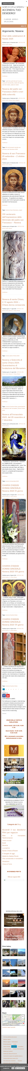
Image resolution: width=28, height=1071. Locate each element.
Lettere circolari (6, 840)
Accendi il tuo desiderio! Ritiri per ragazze (14, 831)
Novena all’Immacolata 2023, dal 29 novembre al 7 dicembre (13, 417)
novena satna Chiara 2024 (12, 356)
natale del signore (19, 83)
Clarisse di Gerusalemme (18, 1049)
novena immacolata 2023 (12, 481)
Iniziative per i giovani (7, 1051)
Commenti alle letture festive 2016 (10, 1058)
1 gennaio (8, 81)
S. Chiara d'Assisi (16, 310)
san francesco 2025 (12, 149)
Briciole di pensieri (7, 1044)
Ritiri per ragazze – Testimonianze (10, 1041)
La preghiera (6, 848)
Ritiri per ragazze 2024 (14, 877)
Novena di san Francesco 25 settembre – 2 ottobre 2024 (13, 156)
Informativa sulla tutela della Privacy (11, 1063)
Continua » (5, 76)
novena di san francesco (11, 210)
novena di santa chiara (11, 406)
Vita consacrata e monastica (12, 858)
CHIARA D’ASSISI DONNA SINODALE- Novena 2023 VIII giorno (13, 568)
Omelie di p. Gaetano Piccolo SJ (10, 1053)
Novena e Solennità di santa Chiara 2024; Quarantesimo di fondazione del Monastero (14, 364)
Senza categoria (16, 100)
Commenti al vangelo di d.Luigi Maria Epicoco (13, 1056)
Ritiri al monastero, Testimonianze (14, 836)
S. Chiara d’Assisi (7, 1049)
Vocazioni (5, 861)
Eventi (6, 44)
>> (21, 689)
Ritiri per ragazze (7, 1039)
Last (4, 691)
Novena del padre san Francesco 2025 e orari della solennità (12, 91)
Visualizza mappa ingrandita (8, 1027)
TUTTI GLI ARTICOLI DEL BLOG (10, 1037)
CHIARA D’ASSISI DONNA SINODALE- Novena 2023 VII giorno (13, 622)
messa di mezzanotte (7, 83)
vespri (20, 210)
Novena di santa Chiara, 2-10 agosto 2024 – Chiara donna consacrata (13, 302)
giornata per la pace (16, 81)
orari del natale (6, 85)
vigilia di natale (15, 85)
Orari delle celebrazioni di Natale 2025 (13, 37)
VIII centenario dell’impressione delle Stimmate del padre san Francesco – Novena (13, 218)
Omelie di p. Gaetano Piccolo (10, 856)
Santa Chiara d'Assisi (10, 850)
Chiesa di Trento (7, 864)
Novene (10, 44)
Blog (19, 824)
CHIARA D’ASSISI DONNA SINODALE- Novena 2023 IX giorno (12, 488)
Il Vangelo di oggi (8, 853)
